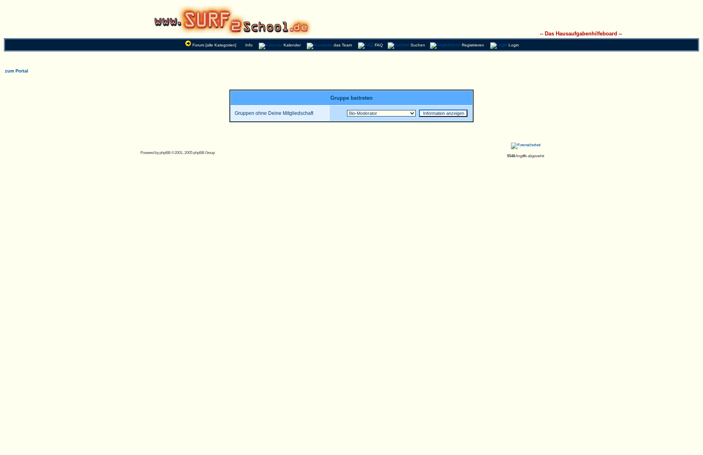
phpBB (164, 152)
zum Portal (16, 70)
